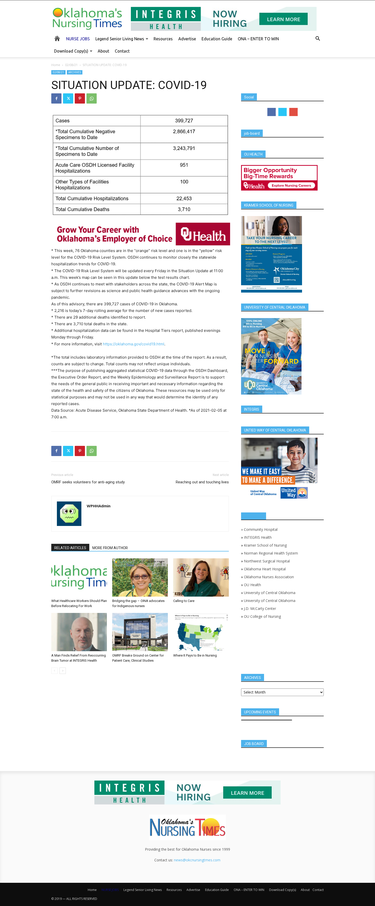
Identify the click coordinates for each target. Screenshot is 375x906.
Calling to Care (183, 601)
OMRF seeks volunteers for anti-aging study (88, 482)
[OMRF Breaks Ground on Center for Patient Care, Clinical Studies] (140, 632)
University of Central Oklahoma (269, 592)
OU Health (252, 584)
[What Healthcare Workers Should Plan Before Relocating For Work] (79, 577)
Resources (163, 38)
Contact (122, 51)
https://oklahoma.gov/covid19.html (133, 344)
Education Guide (217, 38)
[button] (317, 39)
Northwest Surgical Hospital (267, 561)
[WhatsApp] (91, 98)
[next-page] (62, 671)
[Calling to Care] (201, 577)
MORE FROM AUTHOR (110, 548)
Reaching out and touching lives (202, 482)
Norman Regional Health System (271, 553)
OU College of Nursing (262, 616)
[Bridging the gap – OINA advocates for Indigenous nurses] (140, 577)
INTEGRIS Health (258, 537)
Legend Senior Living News (119, 38)
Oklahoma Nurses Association (269, 576)
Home (55, 65)
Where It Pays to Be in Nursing (195, 655)
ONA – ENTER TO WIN (258, 38)
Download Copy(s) (71, 51)
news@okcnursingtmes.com (197, 860)
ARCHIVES (74, 72)
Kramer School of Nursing (265, 545)
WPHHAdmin (98, 505)
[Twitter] (68, 98)
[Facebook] (56, 98)
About (103, 51)
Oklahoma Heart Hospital (265, 569)
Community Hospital (261, 529)
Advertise (187, 38)
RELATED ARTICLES (70, 548)
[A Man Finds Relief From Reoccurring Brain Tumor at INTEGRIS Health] (79, 632)
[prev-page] (54, 671)
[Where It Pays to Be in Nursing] (201, 632)
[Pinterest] (80, 98)
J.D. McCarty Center (260, 608)
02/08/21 (71, 65)
